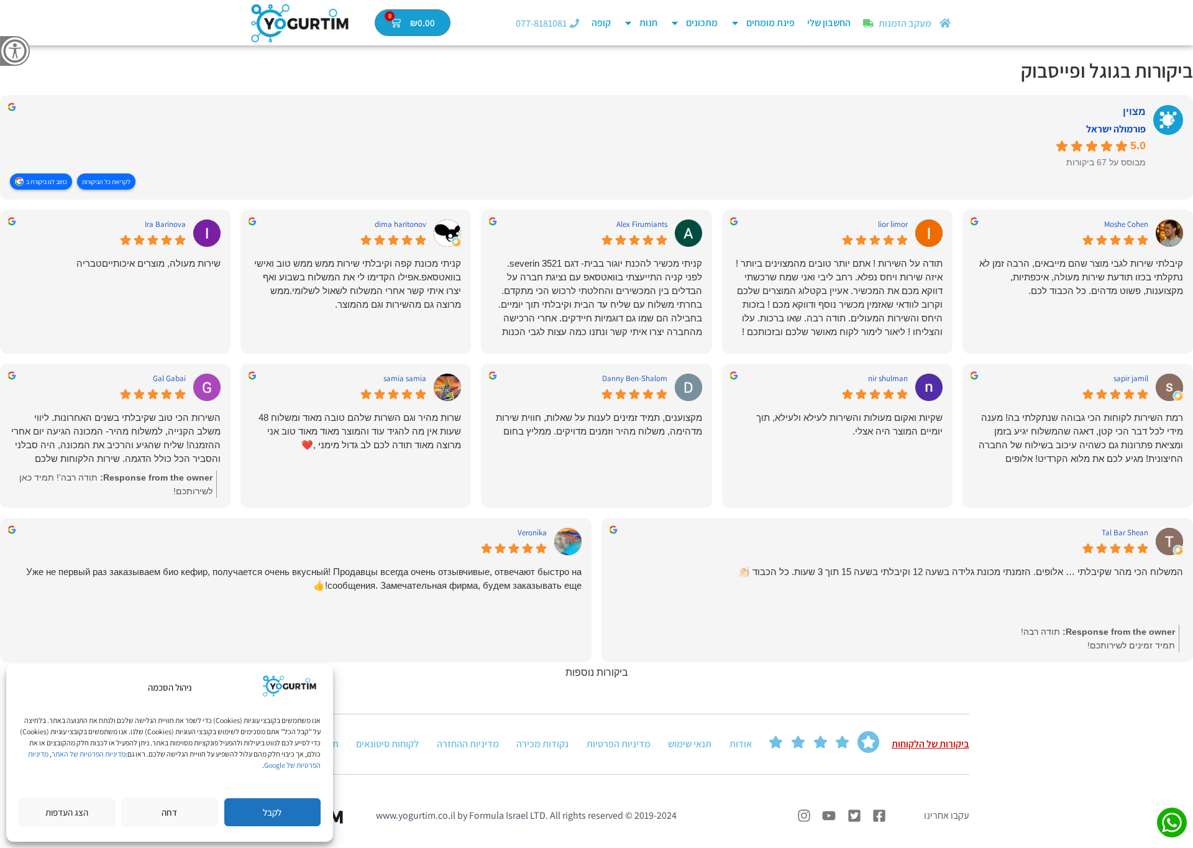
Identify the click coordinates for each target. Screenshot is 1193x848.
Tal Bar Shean (1125, 533)
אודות (740, 743)
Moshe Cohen (1126, 224)
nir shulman (888, 379)
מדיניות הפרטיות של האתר (89, 753)
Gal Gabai (169, 379)
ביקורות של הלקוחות (930, 743)
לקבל (272, 812)
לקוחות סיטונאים (387, 743)
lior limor (893, 224)
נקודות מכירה (542, 743)
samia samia (404, 379)
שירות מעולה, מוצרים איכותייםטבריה (148, 263)
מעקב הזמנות (905, 23)
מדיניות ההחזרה (468, 743)
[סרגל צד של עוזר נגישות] (15, 51)
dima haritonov (400, 224)
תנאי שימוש (689, 743)
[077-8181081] (574, 23)
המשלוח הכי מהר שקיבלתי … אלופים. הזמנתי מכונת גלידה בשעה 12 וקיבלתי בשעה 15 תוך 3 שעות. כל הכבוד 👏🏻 (960, 571)
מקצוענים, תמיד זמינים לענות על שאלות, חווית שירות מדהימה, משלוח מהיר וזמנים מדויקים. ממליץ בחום (599, 424)
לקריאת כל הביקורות (106, 181)
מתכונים (702, 22)
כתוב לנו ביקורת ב (46, 181)
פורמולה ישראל (1116, 129)
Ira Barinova (165, 224)
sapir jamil (1130, 379)
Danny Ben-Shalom (634, 379)
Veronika (532, 533)
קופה (601, 22)
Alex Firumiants (641, 224)
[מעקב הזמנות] (868, 23)
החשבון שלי (829, 22)
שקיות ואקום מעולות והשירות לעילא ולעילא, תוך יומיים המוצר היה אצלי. (849, 424)
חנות (648, 22)
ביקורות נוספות (596, 672)
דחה (169, 812)
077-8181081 (541, 23)
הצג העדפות (66, 812)
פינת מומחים (770, 22)
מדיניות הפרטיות (619, 743)
